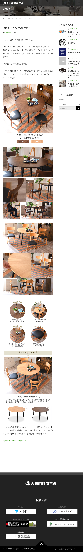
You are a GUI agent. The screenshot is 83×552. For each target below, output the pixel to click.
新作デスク (72, 43)
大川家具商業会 (63, 549)
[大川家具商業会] (13, 3)
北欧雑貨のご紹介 (74, 52)
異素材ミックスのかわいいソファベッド (74, 34)
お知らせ (15, 32)
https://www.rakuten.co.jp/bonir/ (14, 441)
